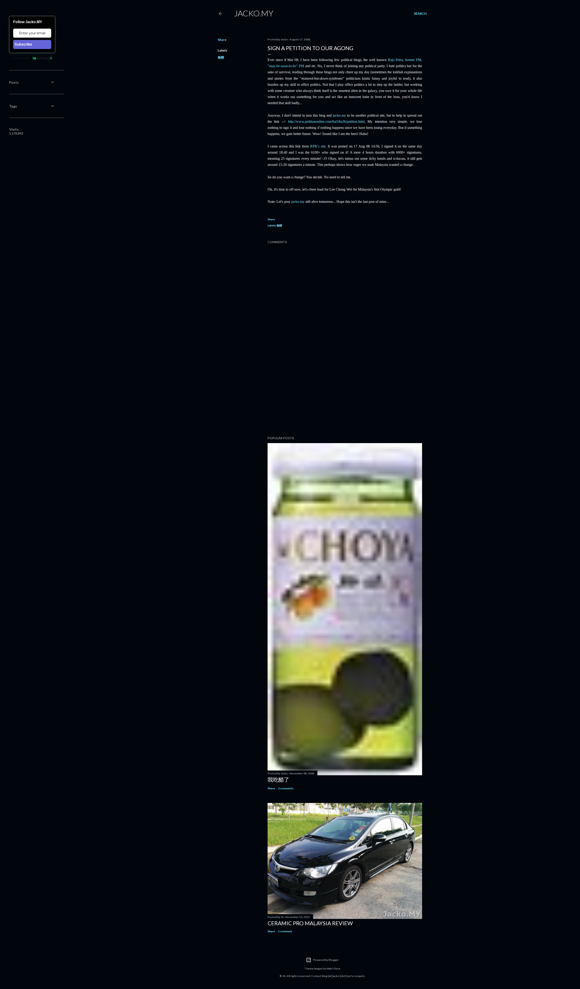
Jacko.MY (253, 13)
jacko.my (339, 115)
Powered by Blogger (326, 960)
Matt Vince (333, 968)
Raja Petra (395, 60)
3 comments (285, 788)
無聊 (221, 57)
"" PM (286, 66)
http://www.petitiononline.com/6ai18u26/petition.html (326, 121)
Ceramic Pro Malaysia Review (310, 923)
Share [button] (222, 40)
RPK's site (318, 146)
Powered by (21, 58)
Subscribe (23, 44)
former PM (413, 60)
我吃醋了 (278, 779)
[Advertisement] (345, 393)
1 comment (285, 931)
